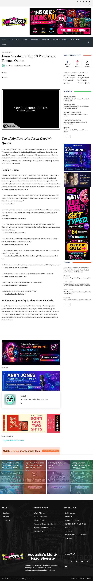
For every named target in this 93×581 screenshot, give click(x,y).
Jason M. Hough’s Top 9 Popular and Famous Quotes (84, 79)
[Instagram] (80, 1)
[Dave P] (4, 65)
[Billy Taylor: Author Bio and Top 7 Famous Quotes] (58, 477)
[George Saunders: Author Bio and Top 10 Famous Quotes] (81, 477)
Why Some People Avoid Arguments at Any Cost (77, 278)
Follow (77, 61)
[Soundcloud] (86, 1)
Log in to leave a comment (13, 440)
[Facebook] (77, 1)
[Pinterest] (83, 1)
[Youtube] (89, 4)
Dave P (10, 65)
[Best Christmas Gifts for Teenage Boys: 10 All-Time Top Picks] (11, 477)
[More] (44, 328)
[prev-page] (65, 136)
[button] (88, 41)
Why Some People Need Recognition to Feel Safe (77, 299)
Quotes (9, 52)
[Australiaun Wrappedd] (12, 556)
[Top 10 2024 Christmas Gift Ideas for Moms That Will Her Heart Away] (34, 477)
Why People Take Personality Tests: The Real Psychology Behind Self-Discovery (76, 270)
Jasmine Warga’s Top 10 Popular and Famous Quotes (70, 79)
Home (4, 52)
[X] (89, 1)
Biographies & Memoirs (72, 112)
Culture (67, 276)
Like (67, 61)
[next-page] (69, 136)
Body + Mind (68, 282)
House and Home (70, 96)
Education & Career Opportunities (76, 268)
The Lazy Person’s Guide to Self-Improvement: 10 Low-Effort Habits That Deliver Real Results (77, 284)
